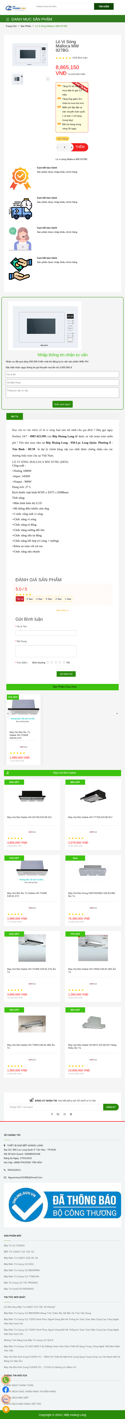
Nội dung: (22, 641)
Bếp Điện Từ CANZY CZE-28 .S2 (21, 1258)
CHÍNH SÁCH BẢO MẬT (16, 1397)
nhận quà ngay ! (62, 404)
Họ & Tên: (22, 626)
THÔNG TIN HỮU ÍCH (15, 1375)
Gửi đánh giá (66, 674)
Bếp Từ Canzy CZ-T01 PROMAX (21, 1282)
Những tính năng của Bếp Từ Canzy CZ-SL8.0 (28, 1340)
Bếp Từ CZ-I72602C (14, 1245)
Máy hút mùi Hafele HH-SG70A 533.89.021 (29, 817)
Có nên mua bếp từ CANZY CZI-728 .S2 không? (29, 1307)
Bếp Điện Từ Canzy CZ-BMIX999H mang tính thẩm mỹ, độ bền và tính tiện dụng (47, 1313)
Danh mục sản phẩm (31, 19)
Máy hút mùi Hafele (64, 772)
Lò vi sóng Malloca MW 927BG (51, 26)
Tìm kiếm (104, 6)
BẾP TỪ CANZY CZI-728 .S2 (19, 1251)
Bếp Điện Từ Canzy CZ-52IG (19, 1264)
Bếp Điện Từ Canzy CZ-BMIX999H (22, 1270)
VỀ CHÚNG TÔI (12, 1135)
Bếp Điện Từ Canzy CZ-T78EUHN (21, 1276)
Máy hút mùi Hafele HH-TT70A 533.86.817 (90, 817)
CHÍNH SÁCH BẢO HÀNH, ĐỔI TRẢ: (23, 1404)
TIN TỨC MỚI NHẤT (15, 1297)
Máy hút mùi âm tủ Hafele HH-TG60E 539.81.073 (20, 735)
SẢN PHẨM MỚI (12, 1235)
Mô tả (14, 416)
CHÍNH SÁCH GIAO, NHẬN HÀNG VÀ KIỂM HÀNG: (30, 1391)
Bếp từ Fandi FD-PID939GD (19, 1289)
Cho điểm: (22, 662)
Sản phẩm (26, 26)
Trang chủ (11, 26)
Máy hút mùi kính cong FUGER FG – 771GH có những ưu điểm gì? (40, 1367)
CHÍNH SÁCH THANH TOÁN (18, 1385)
